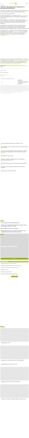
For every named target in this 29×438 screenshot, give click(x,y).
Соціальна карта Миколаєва (9, 246)
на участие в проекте (17, 31)
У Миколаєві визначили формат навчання (8, 170)
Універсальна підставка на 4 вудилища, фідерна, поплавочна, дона (13, 398)
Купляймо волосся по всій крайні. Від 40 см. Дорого (10, 381)
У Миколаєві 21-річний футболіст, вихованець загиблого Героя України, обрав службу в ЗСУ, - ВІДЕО (13, 225)
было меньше (23, 15)
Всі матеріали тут (15, 258)
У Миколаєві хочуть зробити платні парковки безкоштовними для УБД (13, 163)
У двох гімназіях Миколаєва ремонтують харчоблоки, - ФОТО (12, 143)
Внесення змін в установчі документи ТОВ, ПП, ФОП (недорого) (12, 360)
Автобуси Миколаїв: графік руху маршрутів (9, 228)
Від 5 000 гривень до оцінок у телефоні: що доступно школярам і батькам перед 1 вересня (14, 147)
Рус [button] (26, 3)
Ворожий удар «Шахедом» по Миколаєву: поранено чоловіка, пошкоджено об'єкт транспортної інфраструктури (13, 231)
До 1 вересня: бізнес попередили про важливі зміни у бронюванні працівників (13, 167)
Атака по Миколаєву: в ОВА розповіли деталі (10, 222)
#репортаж (1, 70)
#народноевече (5, 70)
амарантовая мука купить (6, 342)
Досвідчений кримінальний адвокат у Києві (9, 364)
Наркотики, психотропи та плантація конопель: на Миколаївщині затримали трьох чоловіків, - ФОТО (13, 160)
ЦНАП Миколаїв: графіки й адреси (7, 155)
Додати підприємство (14, 276)
